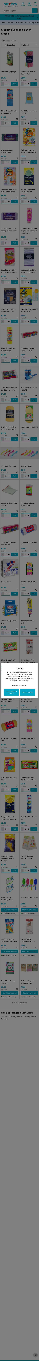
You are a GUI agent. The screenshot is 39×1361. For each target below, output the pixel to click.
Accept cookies (27, 692)
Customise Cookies (19, 685)
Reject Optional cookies (11, 692)
